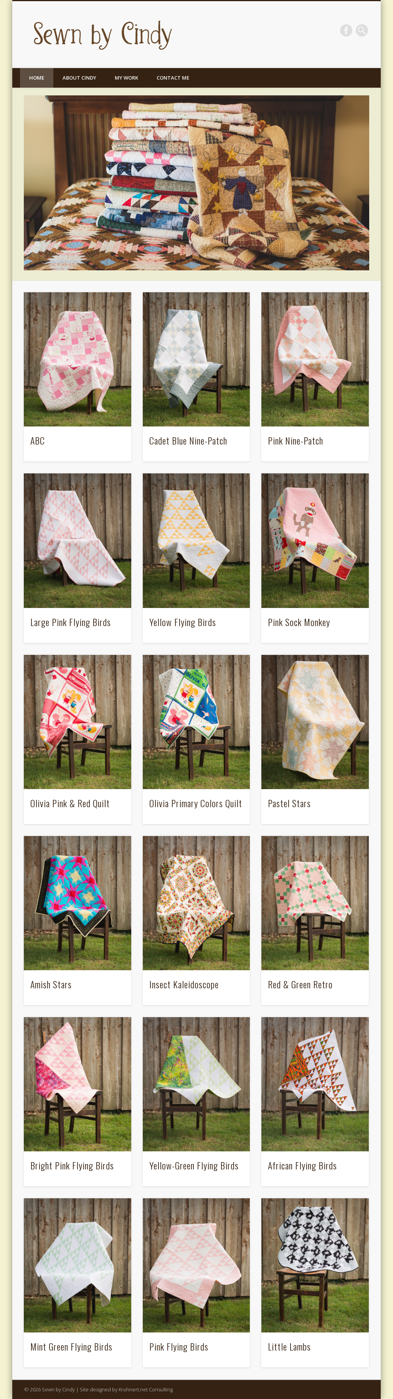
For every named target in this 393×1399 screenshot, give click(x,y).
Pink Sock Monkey (299, 622)
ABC (37, 440)
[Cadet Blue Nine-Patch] (196, 359)
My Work (126, 77)
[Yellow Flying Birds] (196, 540)
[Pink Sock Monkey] (314, 540)
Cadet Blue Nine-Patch (188, 440)
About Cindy (79, 77)
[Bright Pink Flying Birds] (77, 1084)
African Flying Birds (302, 1165)
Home (36, 77)
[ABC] (77, 359)
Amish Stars (51, 984)
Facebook (346, 30)
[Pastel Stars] (314, 722)
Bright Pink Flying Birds (72, 1165)
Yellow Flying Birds (182, 622)
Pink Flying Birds (178, 1346)
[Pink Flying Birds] (196, 1265)
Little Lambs (289, 1346)
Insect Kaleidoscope (184, 984)
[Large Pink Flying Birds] (77, 540)
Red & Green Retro (300, 984)
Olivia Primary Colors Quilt (195, 803)
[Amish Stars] (77, 903)
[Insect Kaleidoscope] (196, 903)
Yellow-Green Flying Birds (194, 1165)
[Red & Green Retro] (314, 903)
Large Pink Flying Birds (70, 622)
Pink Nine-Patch (295, 440)
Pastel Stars (289, 803)
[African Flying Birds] (314, 1084)
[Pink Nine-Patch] (314, 359)
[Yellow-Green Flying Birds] (196, 1084)
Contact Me (173, 77)
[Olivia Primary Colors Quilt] (196, 722)
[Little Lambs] (314, 1265)
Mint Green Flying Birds (71, 1346)
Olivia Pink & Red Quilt (70, 803)
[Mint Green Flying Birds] (77, 1265)
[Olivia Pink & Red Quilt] (77, 722)
